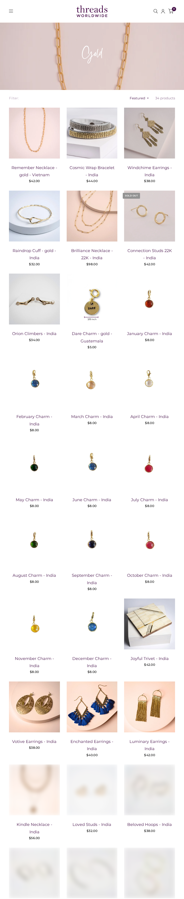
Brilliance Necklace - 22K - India (92, 254)
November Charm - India (34, 662)
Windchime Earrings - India (149, 171)
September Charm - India (92, 579)
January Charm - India (149, 333)
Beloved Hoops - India (149, 824)
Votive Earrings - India (34, 741)
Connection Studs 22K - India (149, 254)
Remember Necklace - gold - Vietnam (34, 171)
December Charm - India (92, 662)
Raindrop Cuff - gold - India (34, 254)
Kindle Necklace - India (34, 828)
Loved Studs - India (91, 824)
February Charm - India (34, 420)
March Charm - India (92, 416)
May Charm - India (34, 499)
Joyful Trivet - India (150, 658)
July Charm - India (149, 499)
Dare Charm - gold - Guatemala (92, 337)
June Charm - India (91, 499)
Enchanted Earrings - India (91, 745)
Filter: (14, 98)
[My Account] (163, 11)
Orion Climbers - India (34, 333)
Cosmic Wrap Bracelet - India (92, 171)
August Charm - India (34, 575)
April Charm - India (149, 416)
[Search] (155, 11)
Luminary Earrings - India (149, 745)
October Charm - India (149, 575)
